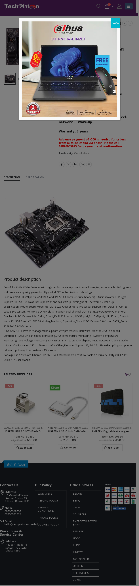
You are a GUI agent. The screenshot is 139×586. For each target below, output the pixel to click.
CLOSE (115, 22)
